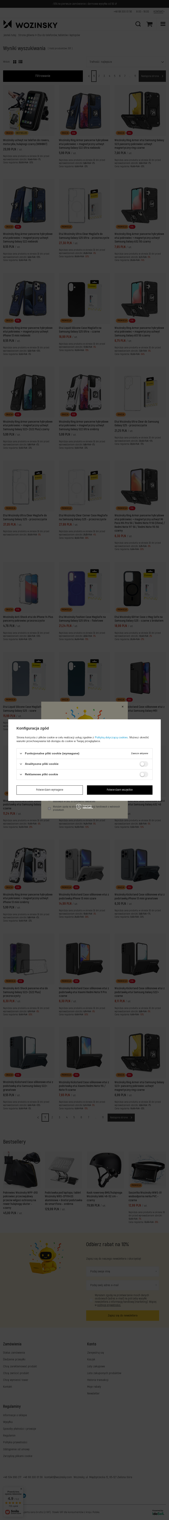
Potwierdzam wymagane (49, 789)
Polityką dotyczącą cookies (111, 737)
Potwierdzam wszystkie (120, 789)
